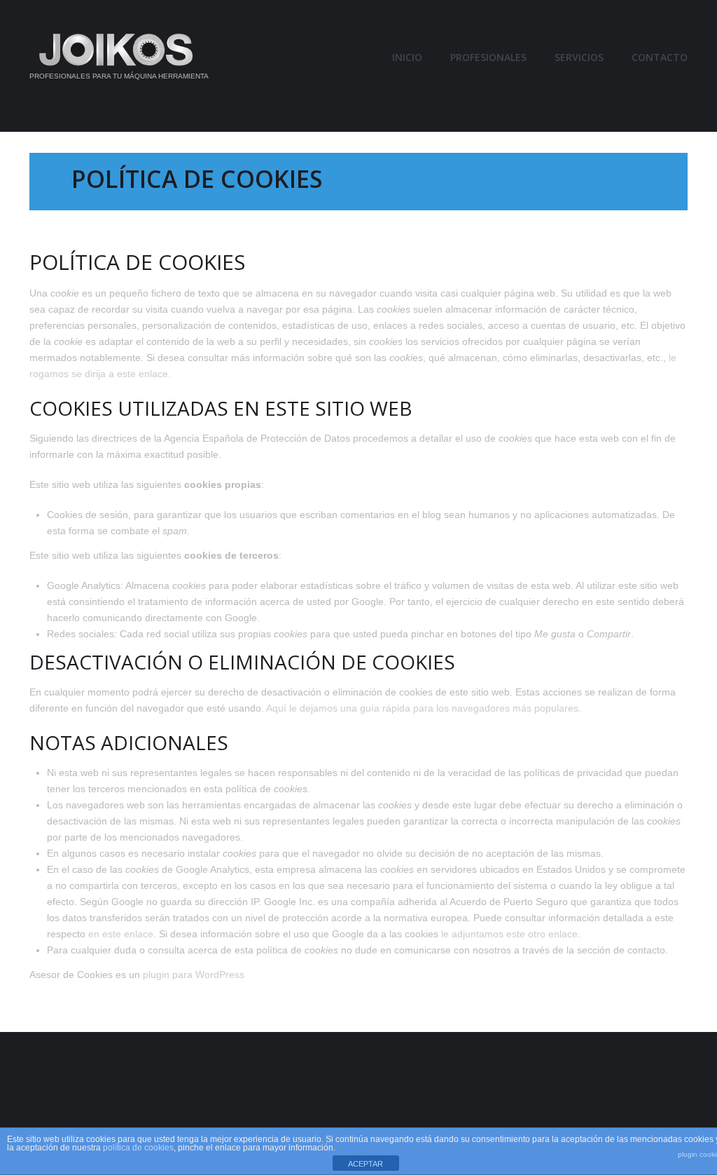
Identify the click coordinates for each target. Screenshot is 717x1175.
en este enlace (120, 933)
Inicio (407, 57)
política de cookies (138, 1148)
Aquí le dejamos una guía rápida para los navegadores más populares (422, 708)
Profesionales (488, 57)
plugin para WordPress (193, 974)
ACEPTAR (365, 1164)
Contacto (660, 57)
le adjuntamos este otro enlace (509, 933)
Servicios (579, 57)
